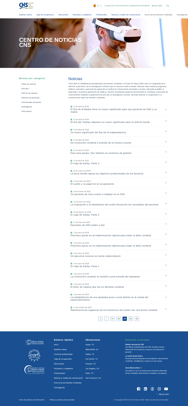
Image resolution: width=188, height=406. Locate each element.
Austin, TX (90, 345)
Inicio (56, 345)
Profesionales (101, 15)
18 (119, 319)
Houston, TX (91, 364)
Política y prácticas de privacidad (62, 400)
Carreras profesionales (63, 354)
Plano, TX (89, 373)
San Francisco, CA (93, 378)
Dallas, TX (90, 354)
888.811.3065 (157, 6)
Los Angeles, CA (92, 369)
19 (125, 319)
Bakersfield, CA (92, 349)
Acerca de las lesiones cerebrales (158, 15)
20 (131, 319)
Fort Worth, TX (92, 359)
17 (112, 319)
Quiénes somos (25, 15)
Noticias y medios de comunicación (125, 15)
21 (137, 319)
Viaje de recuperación (45, 15)
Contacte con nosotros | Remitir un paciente (127, 6)
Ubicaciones (63, 15)
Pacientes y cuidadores (82, 15)
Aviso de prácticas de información (31, 400)
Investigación (59, 388)
